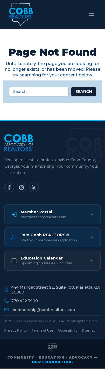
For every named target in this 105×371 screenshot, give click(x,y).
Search (83, 91)
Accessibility (68, 330)
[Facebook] (9, 187)
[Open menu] (91, 14)
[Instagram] (21, 187)
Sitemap (88, 330)
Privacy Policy (15, 330)
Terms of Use (42, 330)
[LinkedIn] (34, 187)
